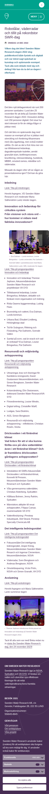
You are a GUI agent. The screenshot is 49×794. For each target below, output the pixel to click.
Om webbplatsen (13, 729)
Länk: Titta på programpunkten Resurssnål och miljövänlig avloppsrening (19, 364)
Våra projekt (10, 732)
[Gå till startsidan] (7, 16)
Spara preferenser (24, 787)
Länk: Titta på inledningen (17, 188)
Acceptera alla (24, 780)
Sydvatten (10, 674)
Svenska (9, 5)
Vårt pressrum (11, 725)
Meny (34, 16)
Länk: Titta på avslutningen (17, 583)
